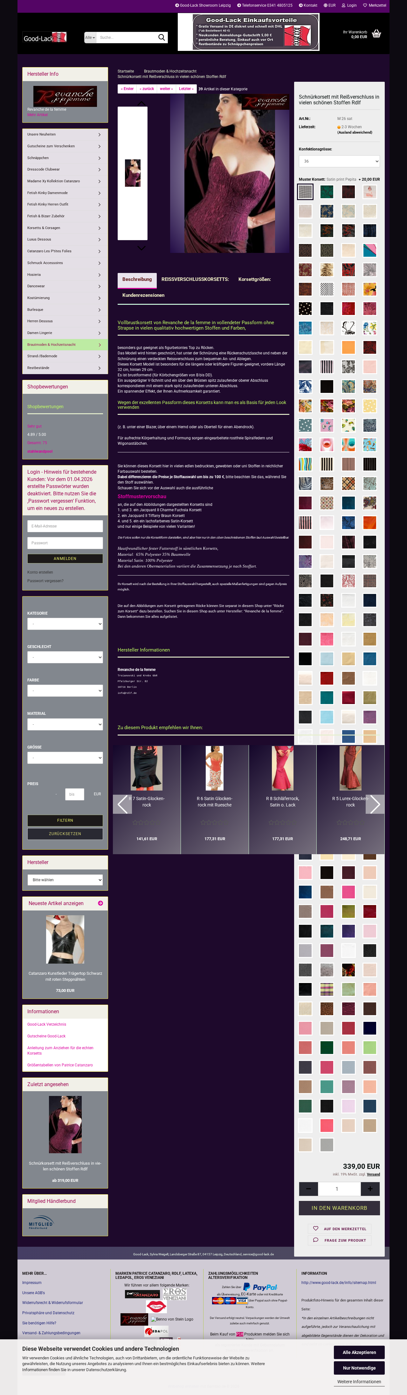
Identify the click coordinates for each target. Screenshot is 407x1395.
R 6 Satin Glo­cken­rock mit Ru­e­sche (214, 801)
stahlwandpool (39, 451)
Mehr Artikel (37, 115)
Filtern (65, 820)
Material (36, 713)
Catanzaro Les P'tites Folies (49, 251)
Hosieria (34, 275)
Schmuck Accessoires (45, 263)
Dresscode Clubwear (43, 169)
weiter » (166, 89)
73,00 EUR (65, 990)
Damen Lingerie (39, 333)
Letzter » (186, 89)
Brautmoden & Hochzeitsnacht (51, 345)
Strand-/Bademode (42, 356)
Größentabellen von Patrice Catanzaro (60, 1065)
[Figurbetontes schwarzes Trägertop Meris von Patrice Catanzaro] (65, 939)
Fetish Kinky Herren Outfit (47, 204)
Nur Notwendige (359, 1368)
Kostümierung (38, 298)
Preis (32, 784)
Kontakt (310, 5)
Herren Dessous (40, 321)
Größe (34, 747)
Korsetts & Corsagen (43, 228)
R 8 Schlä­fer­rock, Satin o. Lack (282, 801)
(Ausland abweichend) (354, 132)
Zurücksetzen (65, 834)
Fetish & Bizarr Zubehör (46, 216)
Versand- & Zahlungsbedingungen (51, 1333)
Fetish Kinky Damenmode (47, 193)
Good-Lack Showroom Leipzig (205, 5)
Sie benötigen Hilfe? (39, 1323)
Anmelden (65, 558)
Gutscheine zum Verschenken (51, 146)
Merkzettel (376, 5)
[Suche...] (162, 38)
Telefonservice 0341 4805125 (267, 5)
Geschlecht (39, 647)
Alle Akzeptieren (359, 1352)
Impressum (32, 1282)
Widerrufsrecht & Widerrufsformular (52, 1303)
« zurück (147, 89)
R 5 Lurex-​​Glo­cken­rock (350, 801)
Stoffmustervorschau (142, 496)
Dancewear (36, 286)
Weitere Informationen (359, 1381)
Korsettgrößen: (254, 279)
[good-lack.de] (48, 36)
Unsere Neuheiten (41, 134)
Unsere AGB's (33, 1293)
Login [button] (351, 5)
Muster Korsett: (339, 179)
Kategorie (37, 613)
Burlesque (35, 310)
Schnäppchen (38, 158)
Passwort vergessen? (45, 581)
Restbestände (38, 368)
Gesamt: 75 (37, 443)
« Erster (127, 89)
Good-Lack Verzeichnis (46, 1024)
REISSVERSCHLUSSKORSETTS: (195, 279)
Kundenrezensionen (143, 295)
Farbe (33, 680)
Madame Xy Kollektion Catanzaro (53, 181)
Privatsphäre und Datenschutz (48, 1313)
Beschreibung (137, 279)
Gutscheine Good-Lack (46, 1036)
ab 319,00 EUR (65, 1180)
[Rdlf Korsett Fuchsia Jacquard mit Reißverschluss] (229, 173)
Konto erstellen (40, 572)
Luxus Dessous (39, 239)
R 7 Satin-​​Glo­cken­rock (147, 801)
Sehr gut (34, 426)
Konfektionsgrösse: (315, 149)
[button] (330, 6)
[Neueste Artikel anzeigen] (100, 903)
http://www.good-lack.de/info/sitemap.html (338, 1282)
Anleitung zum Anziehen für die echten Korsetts (60, 1051)
